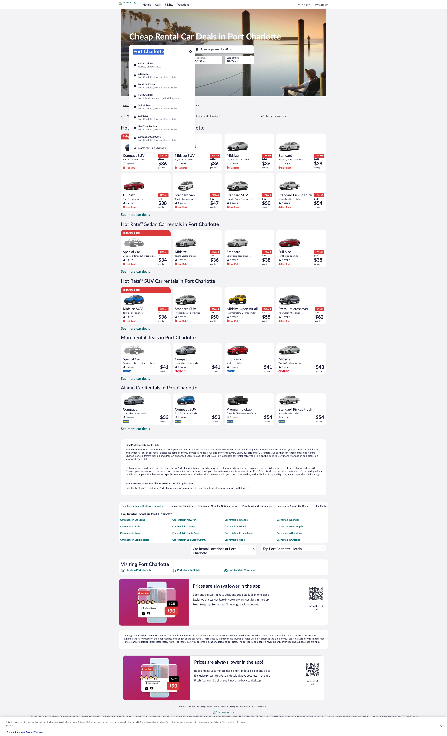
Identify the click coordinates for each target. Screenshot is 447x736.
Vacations (183, 4)
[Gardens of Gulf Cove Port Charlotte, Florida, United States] (162, 138)
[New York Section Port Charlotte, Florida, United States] (162, 128)
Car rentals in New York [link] (184, 520)
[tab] (143, 506)
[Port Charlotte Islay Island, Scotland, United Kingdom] (162, 96)
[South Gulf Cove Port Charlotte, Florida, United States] (162, 86)
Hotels (147, 4)
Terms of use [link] (193, 706)
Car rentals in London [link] (288, 520)
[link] (146, 571)
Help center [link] (206, 706)
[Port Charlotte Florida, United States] (162, 65)
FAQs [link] (216, 706)
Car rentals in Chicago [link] (288, 540)
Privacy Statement (15, 732)
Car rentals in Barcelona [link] (289, 533)
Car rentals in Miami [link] (235, 526)
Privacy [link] (182, 706)
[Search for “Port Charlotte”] (162, 148)
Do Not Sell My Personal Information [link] (238, 706)
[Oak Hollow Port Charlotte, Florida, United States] (162, 107)
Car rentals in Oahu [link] (235, 540)
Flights (169, 4)
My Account (321, 5)
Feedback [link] (261, 706)
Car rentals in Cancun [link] (183, 526)
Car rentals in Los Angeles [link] (290, 526)
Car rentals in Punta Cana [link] (185, 533)
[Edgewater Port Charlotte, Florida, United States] (162, 75)
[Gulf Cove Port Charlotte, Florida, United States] (162, 117)
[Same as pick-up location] (223, 49)
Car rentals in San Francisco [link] (134, 540)
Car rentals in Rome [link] (130, 533)
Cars (158, 4)
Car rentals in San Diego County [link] (189, 540)
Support (306, 4)
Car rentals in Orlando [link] (236, 520)
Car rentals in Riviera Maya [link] (239, 533)
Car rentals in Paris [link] (130, 526)
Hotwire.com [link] (129, 106)
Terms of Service (34, 732)
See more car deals (135, 215)
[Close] (441, 726)
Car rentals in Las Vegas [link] (132, 520)
